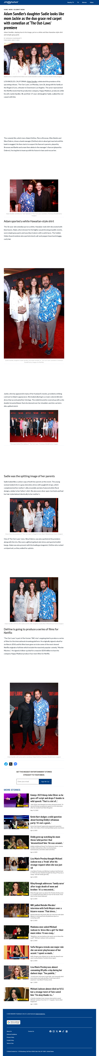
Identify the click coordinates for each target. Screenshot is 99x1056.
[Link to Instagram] (54, 1031)
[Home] (11, 2)
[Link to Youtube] (60, 1031)
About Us (9, 1031)
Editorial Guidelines (12, 1034)
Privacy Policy (10, 1037)
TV (78, 2)
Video (91, 2)
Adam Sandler (32, 81)
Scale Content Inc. (40, 1014)
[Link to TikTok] (63, 1032)
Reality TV (70, 2)
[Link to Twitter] (57, 1031)
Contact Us (31, 1031)
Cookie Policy (10, 1040)
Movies (84, 2)
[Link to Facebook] (50, 1031)
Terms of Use (10, 1043)
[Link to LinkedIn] (66, 1031)
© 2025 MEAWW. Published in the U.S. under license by (21, 1014)
